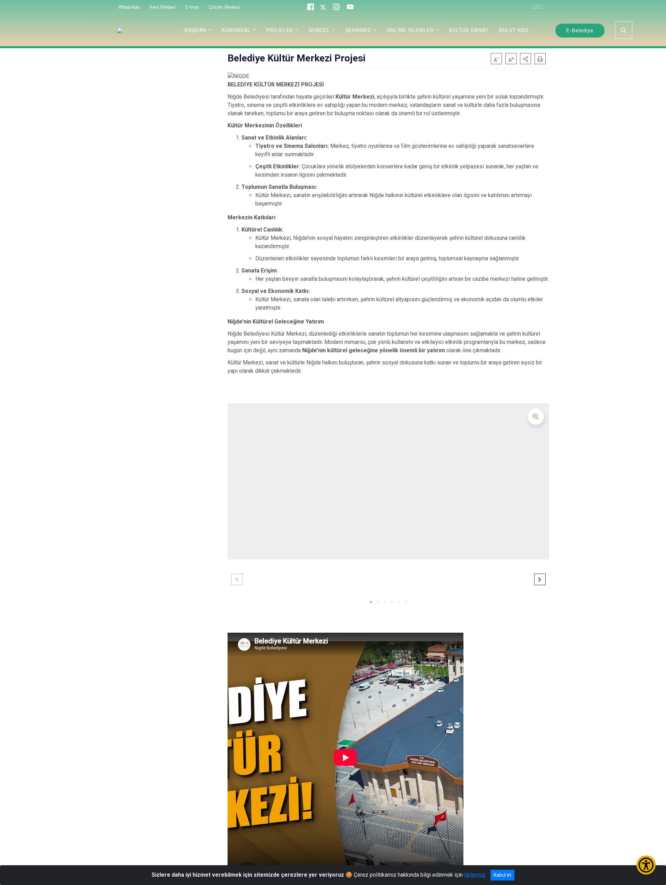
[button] (525, 58)
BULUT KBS (513, 30)
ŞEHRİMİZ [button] (358, 30)
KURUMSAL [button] (236, 30)
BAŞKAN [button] (195, 30)
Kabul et (502, 875)
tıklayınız (475, 874)
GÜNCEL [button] (319, 30)
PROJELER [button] (279, 30)
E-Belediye (580, 30)
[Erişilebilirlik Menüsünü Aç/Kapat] (646, 865)
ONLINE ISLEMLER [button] (410, 30)
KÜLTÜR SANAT (469, 30)
